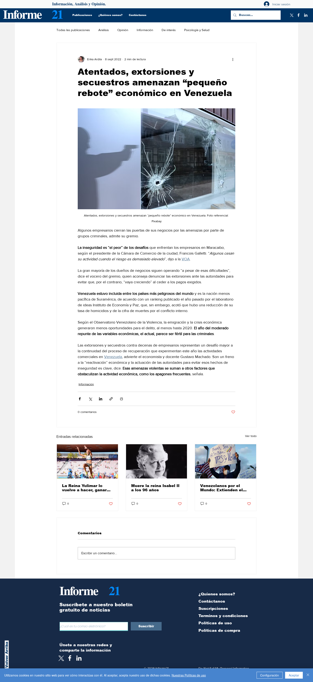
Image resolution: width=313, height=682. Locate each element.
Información (145, 30)
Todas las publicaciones (73, 30)
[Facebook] (298, 15)
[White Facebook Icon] (69, 658)
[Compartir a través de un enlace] (111, 399)
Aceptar (294, 675)
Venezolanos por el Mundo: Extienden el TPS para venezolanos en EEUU (223, 488)
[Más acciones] (232, 59)
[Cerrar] (307, 675)
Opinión (122, 30)
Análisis (103, 30)
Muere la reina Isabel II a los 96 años (155, 488)
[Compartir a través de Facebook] (80, 399)
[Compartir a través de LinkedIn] (101, 399)
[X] (291, 15)
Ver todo (251, 436)
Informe (22, 14)
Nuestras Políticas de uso (189, 675)
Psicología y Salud (197, 30)
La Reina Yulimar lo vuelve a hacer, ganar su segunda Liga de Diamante (84, 488)
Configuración (269, 675)
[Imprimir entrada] (121, 399)
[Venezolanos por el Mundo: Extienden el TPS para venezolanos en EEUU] (225, 461)
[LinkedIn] (305, 15)
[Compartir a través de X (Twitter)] (90, 399)
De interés (169, 30)
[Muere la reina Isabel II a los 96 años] (156, 461)
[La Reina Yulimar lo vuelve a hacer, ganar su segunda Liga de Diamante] (87, 461)
